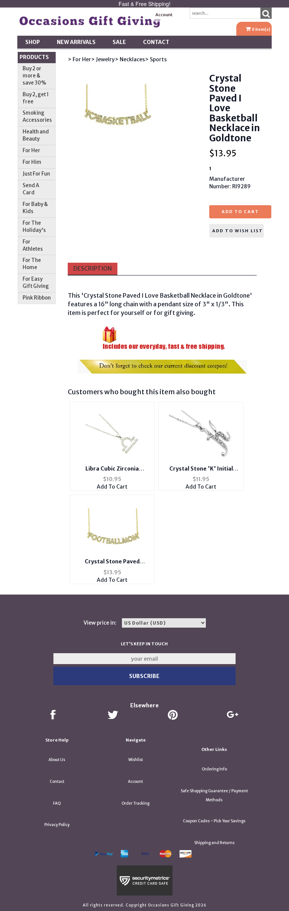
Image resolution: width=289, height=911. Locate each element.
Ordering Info (214, 769)
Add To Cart (112, 486)
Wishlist (135, 759)
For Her (31, 150)
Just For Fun (36, 174)
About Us (57, 759)
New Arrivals (76, 42)
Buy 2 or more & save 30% (34, 75)
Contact (156, 42)
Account (163, 14)
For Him (32, 162)
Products (34, 57)
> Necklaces (130, 59)
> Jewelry (103, 59)
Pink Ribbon (37, 298)
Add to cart (240, 211)
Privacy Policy (57, 824)
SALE (119, 42)
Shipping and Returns (214, 842)
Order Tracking (135, 803)
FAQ (57, 803)
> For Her (79, 59)
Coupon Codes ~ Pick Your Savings (214, 821)
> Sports (156, 59)
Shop (32, 42)
